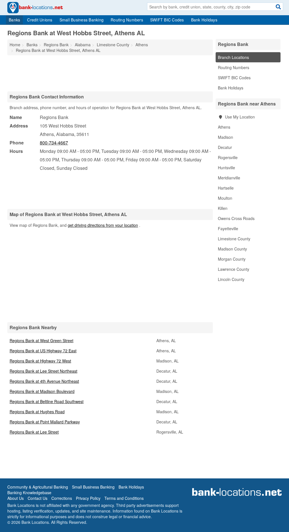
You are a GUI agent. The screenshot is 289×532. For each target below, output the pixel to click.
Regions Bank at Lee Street (34, 432)
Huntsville (226, 167)
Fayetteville (228, 228)
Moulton (225, 198)
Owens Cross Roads (236, 218)
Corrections (61, 498)
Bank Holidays (204, 20)
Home (15, 44)
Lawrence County (233, 269)
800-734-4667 (54, 142)
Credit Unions (39, 20)
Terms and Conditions (124, 498)
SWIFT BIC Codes (167, 20)
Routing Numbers (127, 20)
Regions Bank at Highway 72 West (40, 361)
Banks (14, 20)
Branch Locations (233, 57)
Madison (225, 137)
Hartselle (226, 188)
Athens (224, 127)
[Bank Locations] (35, 7)
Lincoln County (231, 279)
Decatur (225, 147)
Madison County (232, 249)
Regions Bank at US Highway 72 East (43, 350)
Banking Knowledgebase (29, 492)
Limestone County (234, 238)
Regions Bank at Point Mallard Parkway (45, 422)
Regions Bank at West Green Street (41, 340)
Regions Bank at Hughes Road (37, 411)
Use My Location (239, 117)
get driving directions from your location (103, 225)
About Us (15, 498)
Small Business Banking (82, 20)
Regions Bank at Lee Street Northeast (43, 371)
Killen (222, 208)
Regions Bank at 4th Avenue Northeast (44, 381)
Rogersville (228, 157)
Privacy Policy (88, 498)
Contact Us (37, 498)
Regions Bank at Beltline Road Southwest (47, 401)
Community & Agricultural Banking (37, 487)
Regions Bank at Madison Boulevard (42, 391)
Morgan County (232, 259)
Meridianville (229, 178)
